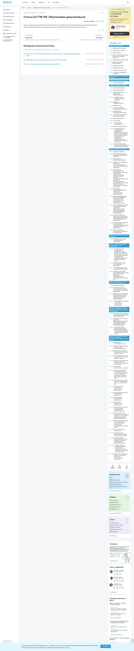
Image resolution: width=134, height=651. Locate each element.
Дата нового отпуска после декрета (119, 482)
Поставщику (56, 2)
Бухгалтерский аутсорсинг (116, 525)
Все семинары (113, 560)
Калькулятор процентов (116, 484)
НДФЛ (111, 477)
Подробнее (67, 647)
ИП (48, 2)
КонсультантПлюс (114, 522)
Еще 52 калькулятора (115, 490)
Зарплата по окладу (115, 480)
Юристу (33, 2)
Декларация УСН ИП (115, 506)
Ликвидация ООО (114, 509)
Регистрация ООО (114, 500)
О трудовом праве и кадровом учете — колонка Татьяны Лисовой (119, 622)
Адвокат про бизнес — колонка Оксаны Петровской (118, 604)
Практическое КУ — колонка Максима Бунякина (119, 638)
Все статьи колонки (116, 617)
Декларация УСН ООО (115, 504)
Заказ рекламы (114, 531)
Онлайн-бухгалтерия (115, 527)
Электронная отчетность (116, 529)
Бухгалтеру (25, 2)
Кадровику (41, 2)
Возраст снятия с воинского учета (118, 486)
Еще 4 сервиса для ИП (115, 513)
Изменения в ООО (114, 502)
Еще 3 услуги (113, 535)
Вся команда (113, 592)
